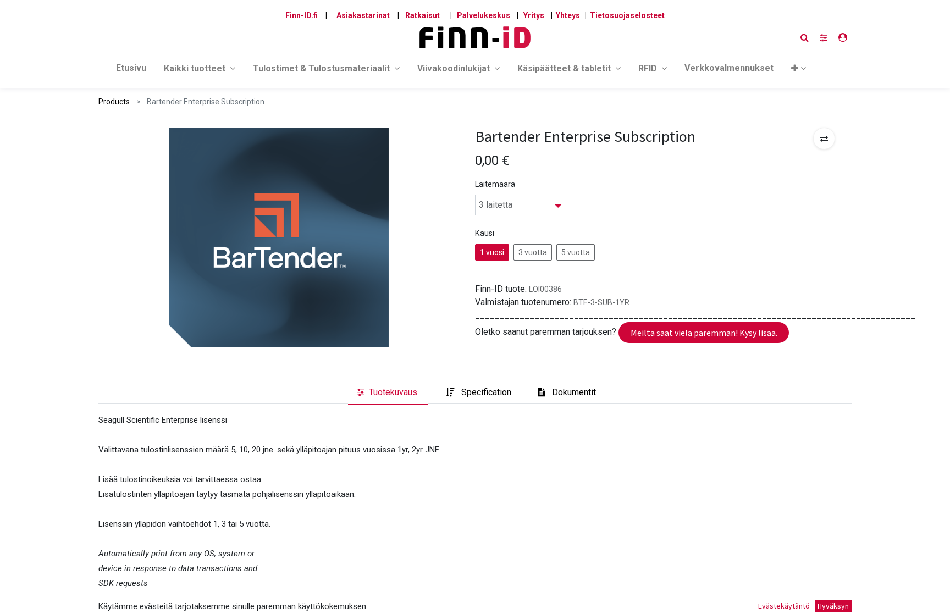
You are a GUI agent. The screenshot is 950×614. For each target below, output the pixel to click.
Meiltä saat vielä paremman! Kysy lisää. (704, 332)
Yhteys (568, 15)
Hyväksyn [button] (833, 606)
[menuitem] (131, 70)
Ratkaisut (422, 15)
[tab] (388, 392)
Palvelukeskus (483, 15)
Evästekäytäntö (784, 606)
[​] (823, 37)
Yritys (533, 15)
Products (114, 101)
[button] (798, 70)
